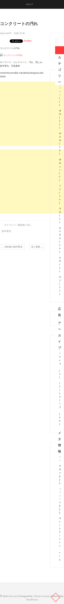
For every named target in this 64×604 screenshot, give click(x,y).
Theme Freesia (41, 596)
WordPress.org (60, 539)
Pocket (27, 40)
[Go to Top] (55, 597)
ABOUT (29, 4)
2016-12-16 (19, 33)
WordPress (32, 599)
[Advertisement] (32, 114)
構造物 (21, 224)
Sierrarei (13, 596)
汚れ (28, 224)
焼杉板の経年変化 (12, 246)
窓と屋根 (37, 246)
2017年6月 (60, 353)
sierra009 (5, 33)
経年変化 (6, 231)
